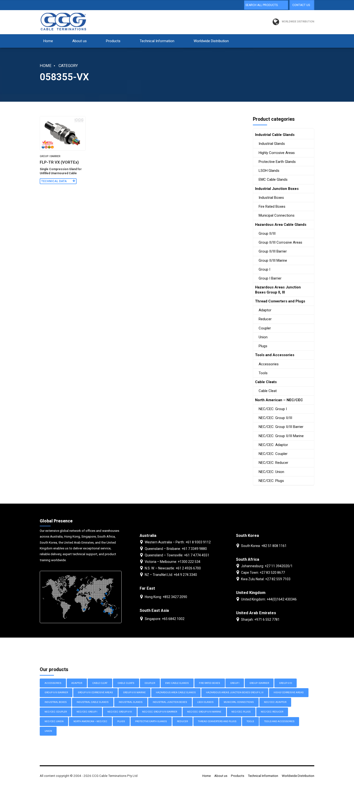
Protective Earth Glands (277, 162)
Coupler (265, 328)
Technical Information (157, 41)
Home (48, 41)
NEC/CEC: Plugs (271, 481)
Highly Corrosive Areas (277, 153)
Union (263, 337)
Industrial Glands (272, 143)
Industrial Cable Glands (275, 135)
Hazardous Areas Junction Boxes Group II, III (278, 289)
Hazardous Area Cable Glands (280, 224)
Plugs (263, 346)
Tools (263, 373)
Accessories (269, 364)
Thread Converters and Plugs (280, 301)
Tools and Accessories (274, 355)
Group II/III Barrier (273, 251)
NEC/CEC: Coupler (273, 454)
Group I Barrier (50, 156)
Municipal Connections (277, 215)
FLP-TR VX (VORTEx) (59, 162)
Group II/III (267, 233)
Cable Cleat (268, 391)
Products (113, 41)
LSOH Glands (269, 170)
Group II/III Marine (273, 260)
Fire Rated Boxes (272, 206)
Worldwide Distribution (211, 41)
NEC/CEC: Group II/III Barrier (281, 427)
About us (79, 41)
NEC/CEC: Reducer (273, 462)
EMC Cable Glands (273, 179)
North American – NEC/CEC (279, 400)
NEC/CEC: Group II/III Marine (281, 436)
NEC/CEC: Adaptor (273, 445)
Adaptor (265, 310)
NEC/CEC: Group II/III (275, 418)
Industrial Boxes (271, 197)
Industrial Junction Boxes (277, 189)
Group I (264, 269)
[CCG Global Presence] (80, 597)
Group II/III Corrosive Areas (280, 242)
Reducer (265, 319)
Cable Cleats (266, 382)
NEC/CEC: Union (271, 472)
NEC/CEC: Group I (273, 409)
